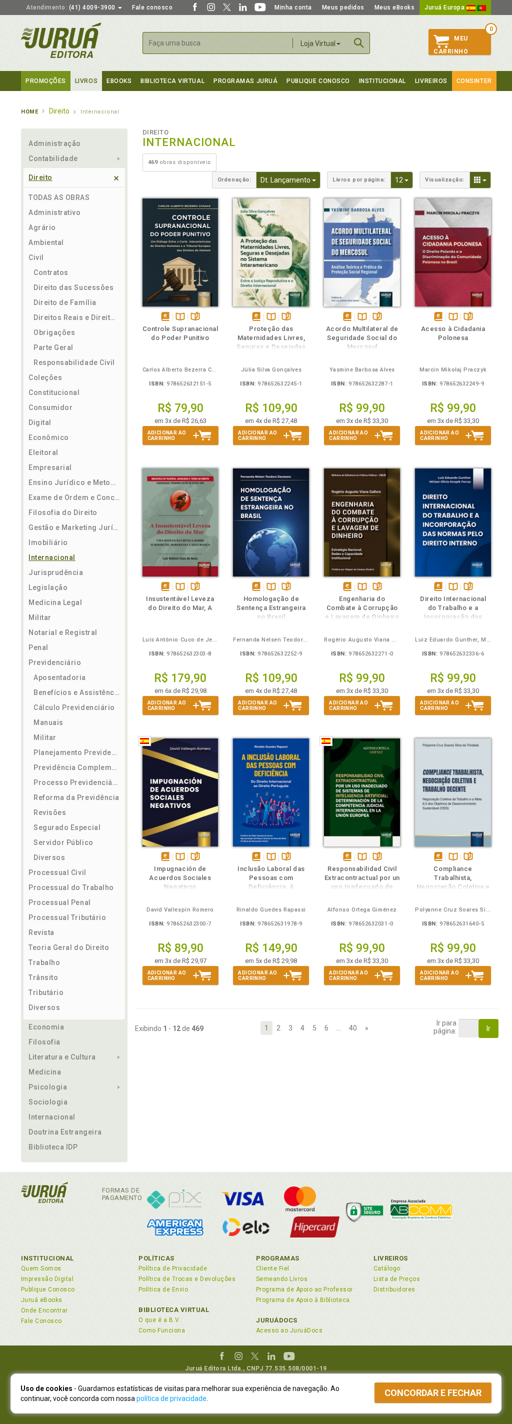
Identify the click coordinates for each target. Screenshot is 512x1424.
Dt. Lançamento (290, 180)
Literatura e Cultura (62, 1057)
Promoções (46, 81)
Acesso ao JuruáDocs (289, 1330)
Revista (41, 932)
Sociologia (48, 1102)
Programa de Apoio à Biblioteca (303, 1300)
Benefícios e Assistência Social (77, 692)
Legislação (48, 588)
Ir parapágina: (445, 1027)
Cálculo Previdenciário (74, 708)
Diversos (49, 858)
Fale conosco (152, 7)
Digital (40, 422)
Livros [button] (86, 81)
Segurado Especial (67, 828)
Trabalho (44, 962)
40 (353, 1028)
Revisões (50, 812)
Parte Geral (54, 348)
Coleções (45, 378)
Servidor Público (64, 842)
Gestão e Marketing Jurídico (74, 528)
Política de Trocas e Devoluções (187, 1279)
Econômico (48, 438)
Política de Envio (163, 1289)
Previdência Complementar (77, 768)
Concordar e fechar (433, 1393)
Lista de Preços (397, 1279)
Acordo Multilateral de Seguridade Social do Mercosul (362, 337)
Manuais (49, 722)
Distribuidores (395, 1289)
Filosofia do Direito (63, 512)
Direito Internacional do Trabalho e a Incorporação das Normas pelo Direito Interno (453, 616)
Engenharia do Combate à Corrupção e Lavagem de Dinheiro (362, 607)
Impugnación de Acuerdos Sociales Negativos (180, 877)
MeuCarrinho (451, 45)
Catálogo (387, 1268)
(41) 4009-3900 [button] (71, 7)
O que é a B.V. (159, 1320)
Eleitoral (43, 452)
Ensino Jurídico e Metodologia (74, 482)
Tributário (46, 992)
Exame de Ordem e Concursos (74, 498)
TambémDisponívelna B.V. (180, 317)
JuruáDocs (277, 1320)
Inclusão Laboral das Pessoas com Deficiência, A (271, 877)
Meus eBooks (394, 7)
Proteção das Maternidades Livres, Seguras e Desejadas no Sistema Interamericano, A (271, 346)
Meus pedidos (343, 7)
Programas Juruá (246, 81)
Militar (40, 618)
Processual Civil (57, 872)
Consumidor (50, 408)
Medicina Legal (55, 602)
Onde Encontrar (44, 1310)
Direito (40, 178)
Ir (488, 1028)
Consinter (474, 81)
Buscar (359, 43)
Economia (46, 1027)
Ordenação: (234, 179)
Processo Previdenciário (77, 782)
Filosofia (44, 1042)
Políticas (156, 1258)
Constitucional (54, 392)
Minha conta (293, 7)
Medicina (44, 1072)
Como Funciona (161, 1330)
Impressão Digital (47, 1279)
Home (29, 111)
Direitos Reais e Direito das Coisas (77, 318)
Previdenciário (55, 662)
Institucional (382, 81)
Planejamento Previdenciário (77, 752)
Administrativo (54, 212)
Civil (36, 258)
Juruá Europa (445, 7)
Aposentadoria (60, 678)
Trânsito (43, 978)
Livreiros (431, 81)
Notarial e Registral (63, 632)
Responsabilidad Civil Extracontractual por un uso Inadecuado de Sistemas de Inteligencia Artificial (362, 886)
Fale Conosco (41, 1321)
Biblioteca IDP (53, 1147)
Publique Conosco (318, 81)
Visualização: (444, 179)
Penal (38, 648)
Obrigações (54, 332)
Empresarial (50, 468)
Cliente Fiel (273, 1268)
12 (404, 180)
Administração (54, 144)
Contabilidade (53, 158)
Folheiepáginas (195, 317)
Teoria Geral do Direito (68, 948)
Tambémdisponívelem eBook (165, 317)
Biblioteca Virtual (174, 1310)
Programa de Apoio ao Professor (304, 1289)
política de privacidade (171, 1398)
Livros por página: (359, 179)
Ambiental (46, 242)
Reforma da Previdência (77, 798)
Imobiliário (48, 542)
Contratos (51, 272)
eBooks (119, 81)
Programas (278, 1258)
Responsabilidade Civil (74, 362)
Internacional (52, 558)
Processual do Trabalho (71, 888)
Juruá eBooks (41, 1300)
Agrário (42, 228)
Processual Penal (59, 902)
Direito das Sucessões (74, 288)
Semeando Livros (282, 1279)
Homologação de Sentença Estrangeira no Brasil (271, 607)
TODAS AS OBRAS (59, 198)
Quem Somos (41, 1268)
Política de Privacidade (172, 1268)
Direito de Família (65, 302)
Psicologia (47, 1087)
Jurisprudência (56, 572)
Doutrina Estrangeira (65, 1132)
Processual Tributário (67, 918)
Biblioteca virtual (172, 81)
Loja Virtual (318, 44)
